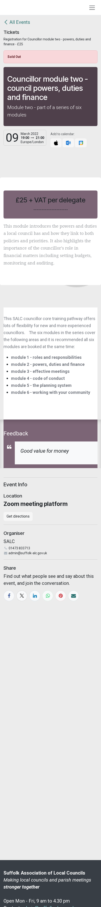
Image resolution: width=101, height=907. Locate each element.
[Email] (73, 595)
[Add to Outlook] (68, 143)
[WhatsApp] (47, 595)
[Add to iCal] (56, 143)
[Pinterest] (60, 595)
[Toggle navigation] (92, 7)
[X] (21, 595)
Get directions (18, 516)
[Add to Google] (80, 143)
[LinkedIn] (34, 595)
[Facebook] (9, 595)
